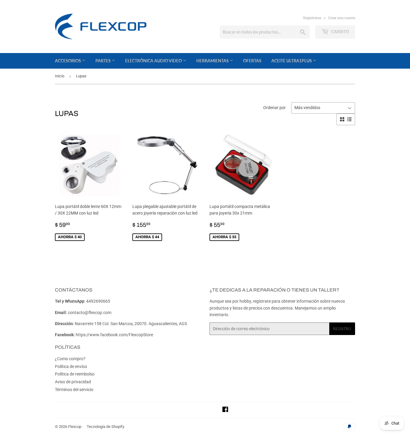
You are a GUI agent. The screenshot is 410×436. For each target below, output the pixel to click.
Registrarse (312, 18)
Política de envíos (71, 366)
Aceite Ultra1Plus (292, 60)
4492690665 (98, 301)
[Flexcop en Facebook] (225, 410)
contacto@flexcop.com (89, 312)
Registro (342, 329)
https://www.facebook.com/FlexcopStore (114, 334)
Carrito (339, 31)
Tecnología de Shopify (105, 426)
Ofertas (252, 60)
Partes (103, 60)
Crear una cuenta (341, 18)
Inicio (59, 76)
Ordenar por (274, 107)
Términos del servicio (74, 389)
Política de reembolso (75, 374)
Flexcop (74, 426)
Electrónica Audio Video (154, 60)
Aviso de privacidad (73, 381)
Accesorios (68, 60)
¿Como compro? (70, 358)
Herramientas (213, 60)
